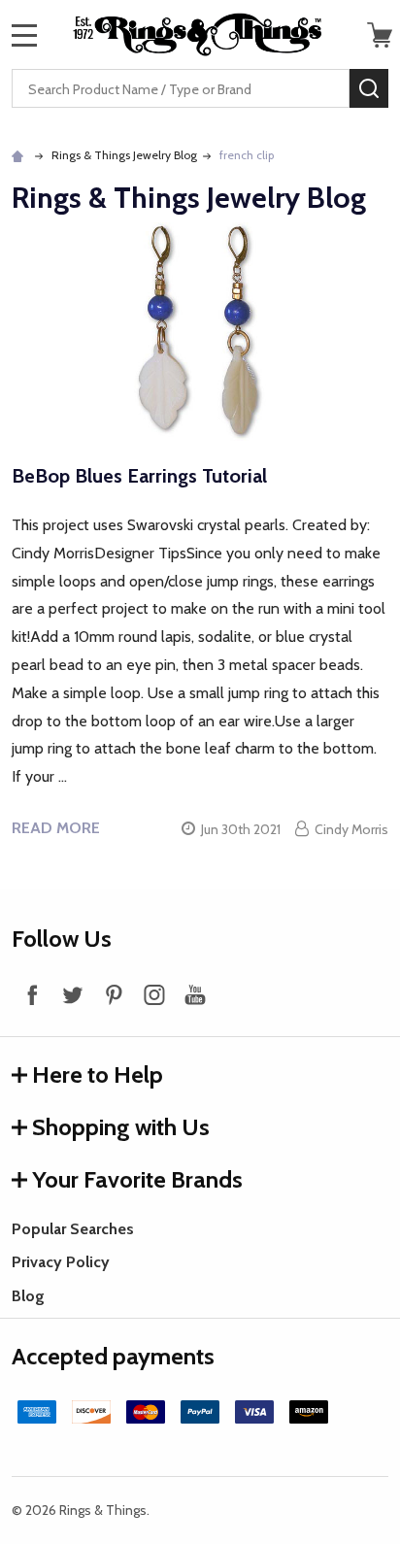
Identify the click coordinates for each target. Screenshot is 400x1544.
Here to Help (97, 1074)
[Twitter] (72, 994)
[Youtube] (195, 994)
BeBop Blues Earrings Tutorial (139, 475)
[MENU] (24, 35)
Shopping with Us (121, 1127)
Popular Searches (73, 1229)
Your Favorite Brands (137, 1179)
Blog (28, 1296)
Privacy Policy (61, 1262)
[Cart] (379, 35)
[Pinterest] (113, 994)
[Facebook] (32, 994)
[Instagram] (154, 994)
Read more (56, 828)
